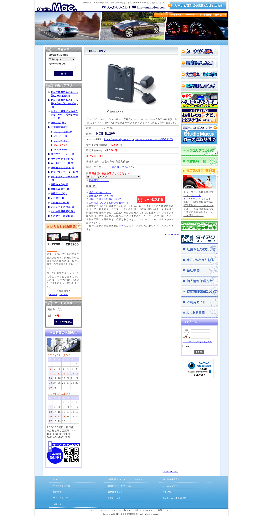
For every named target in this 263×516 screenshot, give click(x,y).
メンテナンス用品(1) (62, 207)
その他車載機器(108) (63, 211)
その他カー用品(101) (63, 216)
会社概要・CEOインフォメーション (125, 479)
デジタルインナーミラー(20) (64, 178)
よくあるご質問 (199, 313)
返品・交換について (100, 192)
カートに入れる (151, 199)
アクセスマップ (60, 498)
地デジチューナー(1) (62, 154)
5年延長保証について (199, 249)
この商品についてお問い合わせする (109, 202)
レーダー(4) (57, 198)
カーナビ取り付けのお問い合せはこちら (197, 5)
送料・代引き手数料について (105, 199)
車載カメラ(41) (59, 184)
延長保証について (99, 180)
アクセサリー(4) (60, 202)
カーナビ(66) (58, 122)
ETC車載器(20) (59, 127)
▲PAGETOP (171, 234)
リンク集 (167, 492)
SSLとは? (199, 374)
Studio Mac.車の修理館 (174, 498)
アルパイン (128, 167)
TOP (55, 479)
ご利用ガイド (199, 302)
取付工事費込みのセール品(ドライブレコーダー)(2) (64, 103)
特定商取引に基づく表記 (119, 486)
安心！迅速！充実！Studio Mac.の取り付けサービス (199, 134)
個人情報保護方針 (199, 281)
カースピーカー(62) (62, 163)
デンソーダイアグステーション (199, 239)
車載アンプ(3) (59, 193)
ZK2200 (53, 294)
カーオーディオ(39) (62, 158)
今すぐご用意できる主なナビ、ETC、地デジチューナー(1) (64, 114)
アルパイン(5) (62, 145)
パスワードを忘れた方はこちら (197, 342)
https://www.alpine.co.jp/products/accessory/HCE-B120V (138, 139)
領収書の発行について (101, 196)
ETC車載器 (112, 167)
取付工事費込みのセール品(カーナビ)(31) (64, 94)
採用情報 (57, 492)
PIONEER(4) (61, 149)
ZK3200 (63, 294)
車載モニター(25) (61, 189)
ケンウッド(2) (62, 140)
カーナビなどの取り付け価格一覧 (199, 161)
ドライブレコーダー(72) (64, 172)
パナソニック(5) (63, 131)
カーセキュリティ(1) (62, 167)
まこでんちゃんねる (199, 260)
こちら (122, 226)
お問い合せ (58, 504)
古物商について (115, 492)
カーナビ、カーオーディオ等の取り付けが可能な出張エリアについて (199, 151)
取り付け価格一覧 (61, 486)
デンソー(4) (60, 136)
